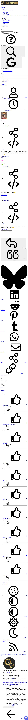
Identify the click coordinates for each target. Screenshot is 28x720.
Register (2, 77)
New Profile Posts (19, 15)
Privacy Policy (6, 640)
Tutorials (5, 13)
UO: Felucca (6, 462)
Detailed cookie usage (13, 704)
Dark (25, 637)
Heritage (5, 480)
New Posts (5, 15)
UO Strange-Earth (7, 518)
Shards (4, 18)
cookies (12, 678)
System (25, 616)
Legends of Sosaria (7, 537)
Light (25, 627)
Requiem (5, 443)
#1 (3, 149)
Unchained (5, 405)
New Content (6, 14)
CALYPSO (5, 556)
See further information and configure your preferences (15, 682)
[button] (5, 19)
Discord (6, 22)
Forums (5, 9)
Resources (5, 12)
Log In (2, 74)
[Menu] (1, 6)
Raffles (9, 20)
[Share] (13, 137)
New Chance (6, 575)
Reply (5, 156)
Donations (5, 20)
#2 (3, 190)
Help (4, 641)
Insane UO (5, 499)
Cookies (25, 595)
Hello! (3, 84)
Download (5, 23)
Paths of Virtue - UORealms (9, 424)
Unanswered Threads (7, 11)
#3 (3, 223)
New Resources (11, 15)
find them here (10, 672)
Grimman (8, 98)
